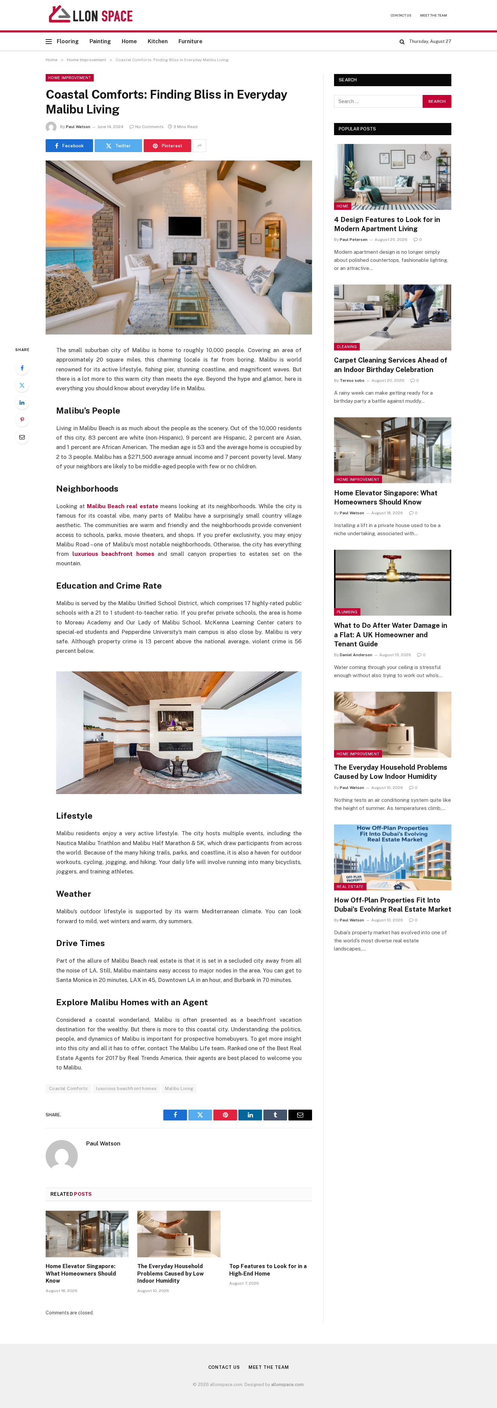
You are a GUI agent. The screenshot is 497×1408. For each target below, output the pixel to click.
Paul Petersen (354, 239)
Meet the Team (433, 15)
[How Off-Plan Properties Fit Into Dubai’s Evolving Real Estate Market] (392, 857)
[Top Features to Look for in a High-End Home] (270, 1234)
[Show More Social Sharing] (199, 145)
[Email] (22, 437)
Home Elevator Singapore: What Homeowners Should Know (81, 1273)
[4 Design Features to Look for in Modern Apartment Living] (392, 177)
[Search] (402, 41)
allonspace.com (287, 1384)
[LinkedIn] (22, 402)
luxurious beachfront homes (113, 553)
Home (129, 41)
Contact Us (401, 15)
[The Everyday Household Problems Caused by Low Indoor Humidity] (178, 1234)
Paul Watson (78, 126)
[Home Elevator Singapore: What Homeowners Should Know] (87, 1234)
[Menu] (49, 41)
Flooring (68, 41)
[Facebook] (22, 368)
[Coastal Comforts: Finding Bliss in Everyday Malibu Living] (179, 247)
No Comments (149, 126)
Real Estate (350, 887)
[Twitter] (22, 385)
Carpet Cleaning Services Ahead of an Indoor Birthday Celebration (390, 364)
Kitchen (158, 41)
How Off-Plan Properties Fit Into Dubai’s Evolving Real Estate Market (392, 904)
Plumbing (347, 612)
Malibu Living (179, 1088)
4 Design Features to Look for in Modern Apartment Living (387, 224)
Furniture (191, 41)
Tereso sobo (352, 380)
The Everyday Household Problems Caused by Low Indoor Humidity (170, 1273)
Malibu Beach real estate (122, 506)
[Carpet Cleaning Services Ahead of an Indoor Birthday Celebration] (392, 317)
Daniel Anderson (356, 654)
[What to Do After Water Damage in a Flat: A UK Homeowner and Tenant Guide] (392, 583)
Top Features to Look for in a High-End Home (268, 1270)
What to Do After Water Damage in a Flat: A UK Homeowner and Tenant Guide (390, 634)
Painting (100, 41)
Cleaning (347, 347)
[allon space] (91, 15)
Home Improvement (69, 78)
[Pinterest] (22, 419)
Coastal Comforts (68, 1088)
